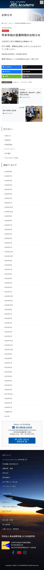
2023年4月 (8, 323)
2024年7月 (8, 269)
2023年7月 (8, 314)
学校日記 (8, 140)
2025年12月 (9, 207)
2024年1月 (8, 292)
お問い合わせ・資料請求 (10, 529)
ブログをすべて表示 (26, 82)
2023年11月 (9, 300)
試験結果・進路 (7, 468)
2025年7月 (8, 225)
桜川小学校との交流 (9, 110)
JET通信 (7, 153)
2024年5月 (8, 274)
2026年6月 (8, 180)
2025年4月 (8, 234)
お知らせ (5, 30)
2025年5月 (8, 229)
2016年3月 (8, 398)
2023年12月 (9, 296)
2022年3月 (8, 381)
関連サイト (6, 502)
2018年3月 (8, 389)
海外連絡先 (6, 477)
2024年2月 (8, 287)
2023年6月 (8, 318)
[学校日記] (10, 96)
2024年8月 (8, 265)
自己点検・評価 (7, 520)
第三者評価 (6, 524)
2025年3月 (8, 238)
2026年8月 (8, 171)
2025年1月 (8, 247)
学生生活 (5, 473)
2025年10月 (9, 212)
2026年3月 (8, 194)
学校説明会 (8, 144)
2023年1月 (8, 336)
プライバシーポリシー (9, 507)
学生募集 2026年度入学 (10, 464)
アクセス (5, 515)
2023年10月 (9, 305)
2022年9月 (8, 354)
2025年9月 (8, 216)
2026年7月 (8, 176)
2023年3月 (8, 327)
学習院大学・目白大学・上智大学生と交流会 (30, 93)
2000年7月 (8, 407)
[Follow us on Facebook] (13, 552)
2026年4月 (8, 189)
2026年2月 (8, 198)
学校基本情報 (6, 493)
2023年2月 (8, 332)
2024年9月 (8, 260)
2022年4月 (8, 376)
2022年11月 (9, 345)
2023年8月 (8, 309)
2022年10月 (9, 349)
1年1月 (7, 416)
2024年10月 (9, 256)
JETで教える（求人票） (10, 482)
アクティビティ (10, 149)
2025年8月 (8, 220)
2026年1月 (8, 203)
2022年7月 (8, 363)
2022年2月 (8, 385)
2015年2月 (8, 403)
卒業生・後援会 (7, 498)
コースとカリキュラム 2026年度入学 (14, 459)
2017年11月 (9, 394)
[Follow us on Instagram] (25, 552)
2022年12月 (9, 341)
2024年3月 (8, 283)
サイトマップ (6, 511)
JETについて (6, 455)
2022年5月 (8, 372)
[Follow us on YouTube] (19, 552)
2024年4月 (8, 278)
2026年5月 (8, 185)
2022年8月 (8, 358)
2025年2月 (8, 243)
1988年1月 (8, 412)
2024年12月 (9, 252)
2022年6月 (8, 367)
